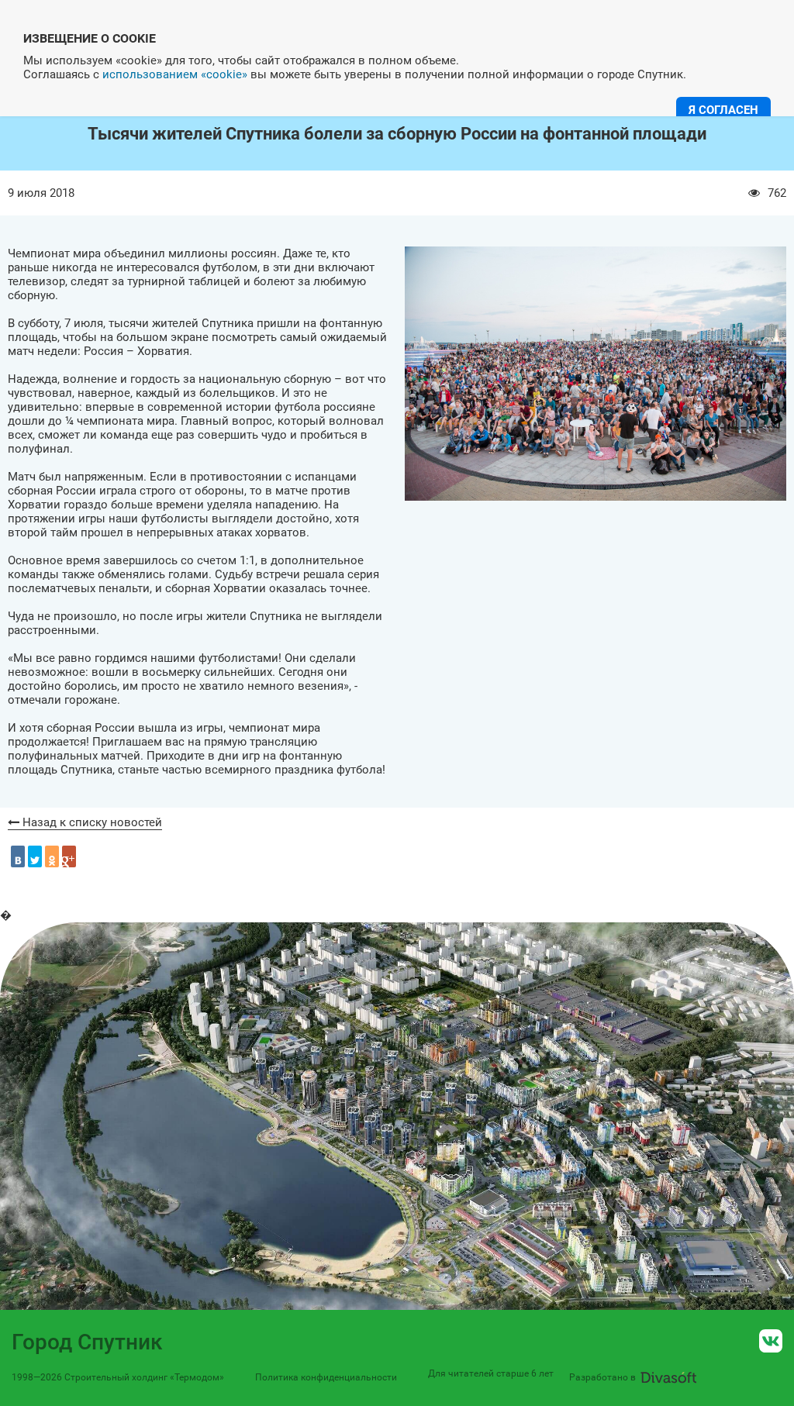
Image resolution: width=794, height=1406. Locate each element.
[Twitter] (35, 856)
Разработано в (602, 1377)
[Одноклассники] (52, 856)
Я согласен (723, 110)
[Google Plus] (69, 856)
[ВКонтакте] (18, 856)
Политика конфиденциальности (326, 1377)
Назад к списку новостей (90, 822)
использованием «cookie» (174, 74)
